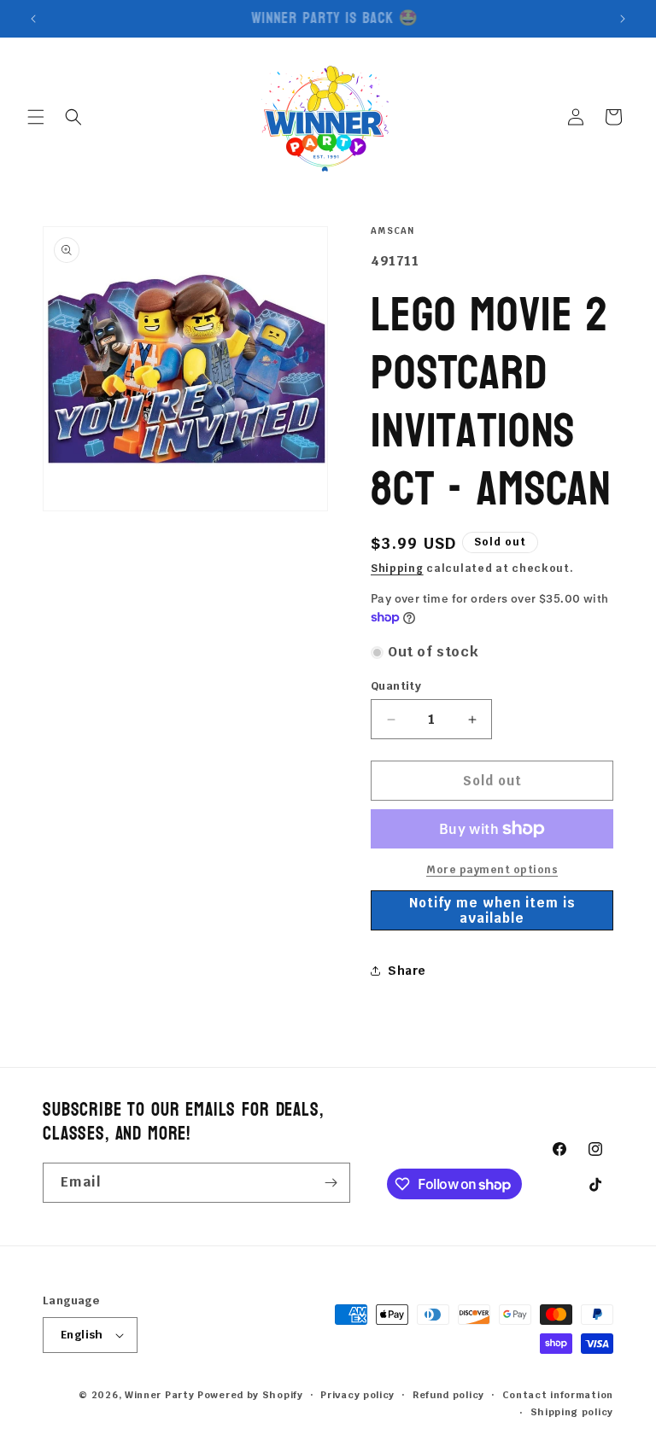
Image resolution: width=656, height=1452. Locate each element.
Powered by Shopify (250, 1395)
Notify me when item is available (492, 910)
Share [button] (407, 970)
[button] (36, 117)
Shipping (397, 568)
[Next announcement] (622, 19)
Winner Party (159, 1395)
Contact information (557, 1395)
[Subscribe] (330, 1183)
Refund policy (448, 1395)
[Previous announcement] (33, 19)
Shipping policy (572, 1412)
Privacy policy (357, 1395)
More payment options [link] (492, 870)
